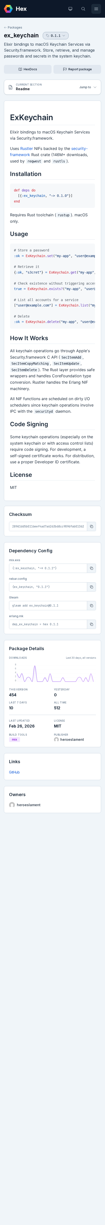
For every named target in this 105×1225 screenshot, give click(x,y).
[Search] (83, 9)
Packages (15, 27)
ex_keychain (21, 35)
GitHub (14, 772)
